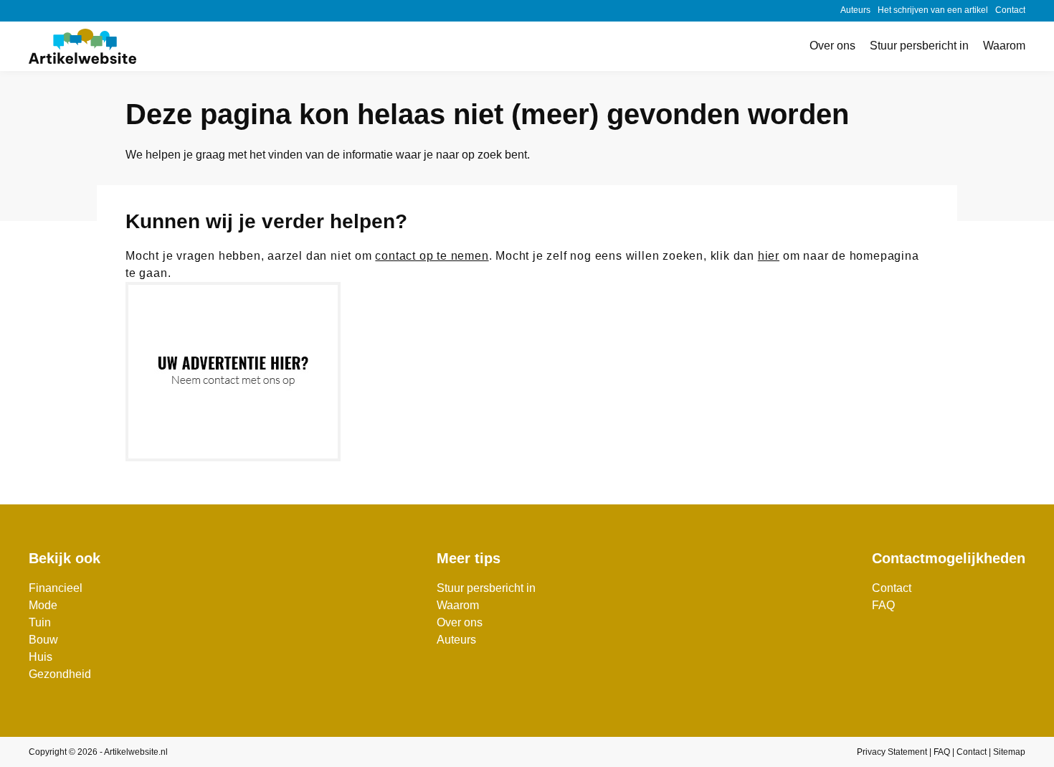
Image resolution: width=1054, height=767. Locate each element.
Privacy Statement (892, 752)
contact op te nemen (431, 256)
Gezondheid (60, 674)
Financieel (55, 588)
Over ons (832, 45)
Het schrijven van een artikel (933, 10)
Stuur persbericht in (919, 45)
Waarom (1004, 45)
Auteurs (855, 10)
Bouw (43, 640)
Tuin (40, 622)
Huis (40, 657)
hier (768, 256)
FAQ (883, 605)
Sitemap (1009, 752)
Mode (43, 605)
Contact (1010, 10)
